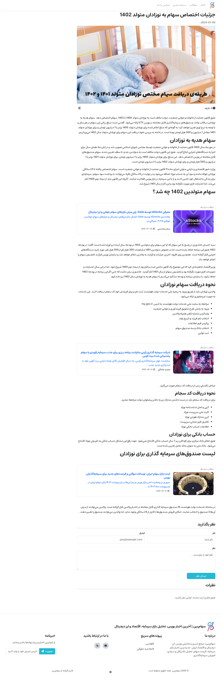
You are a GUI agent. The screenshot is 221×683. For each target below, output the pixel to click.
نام (214, 533)
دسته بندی (179, 5)
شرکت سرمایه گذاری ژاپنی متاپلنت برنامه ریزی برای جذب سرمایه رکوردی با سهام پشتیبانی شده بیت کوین (125, 354)
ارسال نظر (201, 576)
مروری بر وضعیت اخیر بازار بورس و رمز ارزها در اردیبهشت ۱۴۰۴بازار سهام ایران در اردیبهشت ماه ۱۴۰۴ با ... (129, 484)
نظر (213, 548)
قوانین (149, 643)
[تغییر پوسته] (110, 672)
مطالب (193, 5)
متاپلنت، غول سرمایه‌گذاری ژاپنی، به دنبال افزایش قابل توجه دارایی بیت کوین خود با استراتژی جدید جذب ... (126, 363)
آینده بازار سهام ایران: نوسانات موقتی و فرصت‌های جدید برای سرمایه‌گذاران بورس (128, 475)
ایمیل (142, 533)
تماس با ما (163, 5)
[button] (79, 108)
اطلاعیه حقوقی (145, 649)
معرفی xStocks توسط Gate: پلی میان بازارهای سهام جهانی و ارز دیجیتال (129, 212)
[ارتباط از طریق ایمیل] (106, 646)
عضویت (49, 651)
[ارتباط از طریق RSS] (97, 646)
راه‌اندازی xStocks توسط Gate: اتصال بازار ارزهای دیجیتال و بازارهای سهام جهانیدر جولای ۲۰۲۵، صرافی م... (127, 218)
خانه (203, 5)
